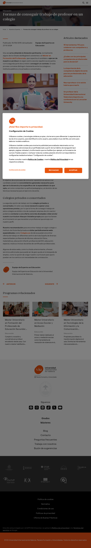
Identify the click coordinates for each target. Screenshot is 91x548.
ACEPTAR (73, 170)
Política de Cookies (35, 159)
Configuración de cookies (17, 170)
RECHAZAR (54, 170)
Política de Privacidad (59, 159)
